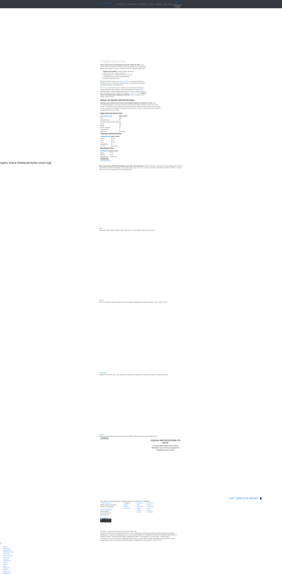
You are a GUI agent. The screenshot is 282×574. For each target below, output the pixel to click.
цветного (127, 81)
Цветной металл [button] (120, 4)
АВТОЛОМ (150, 512)
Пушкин (5, 564)
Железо (149, 505)
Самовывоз (159, 4)
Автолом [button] (151, 4)
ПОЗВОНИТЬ (104, 158)
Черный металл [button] (131, 4)
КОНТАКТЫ (127, 508)
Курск (4, 566)
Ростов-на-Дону (7, 555)
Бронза (139, 512)
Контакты (170, 4)
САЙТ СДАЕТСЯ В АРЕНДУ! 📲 (224, 498)
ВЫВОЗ (126, 506)
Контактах (104, 87)
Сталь (148, 508)
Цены (165, 4)
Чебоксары (6, 548)
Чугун (148, 510)
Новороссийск (7, 560)
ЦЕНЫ (126, 505)
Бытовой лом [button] (142, 4)
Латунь (139, 508)
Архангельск (6, 571)
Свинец (139, 510)
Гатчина (5, 562)
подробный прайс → (106, 160)
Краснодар (6, 557)
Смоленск (6, 559)
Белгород (6, 569)
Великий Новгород (8, 552)
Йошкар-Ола (6, 573)
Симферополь (7, 550)
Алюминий (140, 506)
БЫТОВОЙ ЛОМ (105, 151)
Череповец (6, 553)
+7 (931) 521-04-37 (107, 3)
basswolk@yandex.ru (106, 509)
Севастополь (7, 568)
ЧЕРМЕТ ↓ (150, 503)
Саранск (5, 546)
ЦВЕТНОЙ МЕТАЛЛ (106, 116)
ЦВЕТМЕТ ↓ (140, 503)
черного (122, 81)
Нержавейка (150, 506)
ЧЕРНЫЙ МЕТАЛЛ (105, 136)
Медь (138, 505)
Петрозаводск (104, 517)
